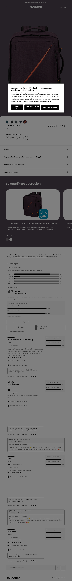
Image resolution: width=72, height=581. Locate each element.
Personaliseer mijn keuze (50, 107)
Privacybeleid (33, 101)
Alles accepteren (17, 107)
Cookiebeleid (46, 101)
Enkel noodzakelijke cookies (32, 107)
